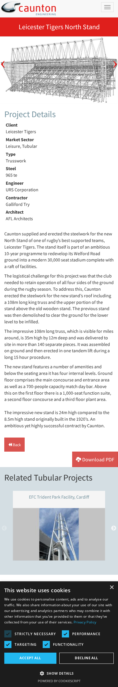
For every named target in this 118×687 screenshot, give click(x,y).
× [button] (111, 587)
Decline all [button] (86, 657)
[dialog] (59, 634)
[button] (14, 445)
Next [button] (115, 60)
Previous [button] (3, 60)
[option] (59, 70)
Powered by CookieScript (59, 681)
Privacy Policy (85, 622)
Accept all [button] (30, 657)
